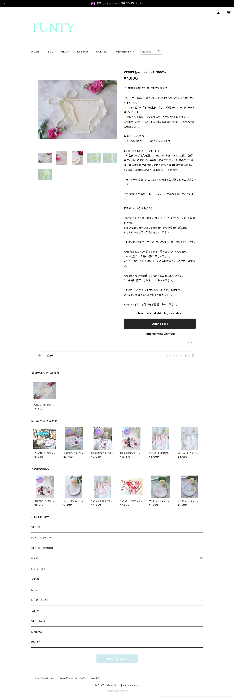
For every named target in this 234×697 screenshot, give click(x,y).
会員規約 (95, 678)
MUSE (35, 589)
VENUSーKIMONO (42, 548)
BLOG (65, 51)
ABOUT (50, 51)
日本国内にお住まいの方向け (159, 333)
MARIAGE (37, 631)
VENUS (35, 527)
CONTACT (103, 51)
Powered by (113, 690)
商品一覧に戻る (117, 658)
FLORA (35, 558)
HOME (35, 51)
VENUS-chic (38, 621)
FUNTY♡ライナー (41, 537)
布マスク (36, 642)
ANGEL (35, 579)
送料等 (35, 610)
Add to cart (160, 323)
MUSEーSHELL (40, 600)
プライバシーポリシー (44, 678)
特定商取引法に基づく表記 (72, 678)
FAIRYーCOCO (40, 568)
